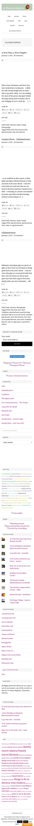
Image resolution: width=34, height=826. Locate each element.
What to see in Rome (13, 493)
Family (23, 125)
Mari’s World (6, 646)
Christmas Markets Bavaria (21, 744)
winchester (5, 801)
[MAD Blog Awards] (17, 524)
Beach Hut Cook (7, 626)
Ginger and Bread (8, 634)
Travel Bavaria (17, 491)
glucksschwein (7, 132)
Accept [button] (19, 821)
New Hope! (6, 415)
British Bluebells (5, 744)
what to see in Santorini (22, 799)
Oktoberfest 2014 (17, 773)
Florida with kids (6, 474)
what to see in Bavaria (14, 486)
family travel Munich (22, 760)
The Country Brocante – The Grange (15, 402)
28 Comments (18, 142)
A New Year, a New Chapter (14, 53)
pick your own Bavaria (6, 776)
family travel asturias (14, 488)
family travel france (17, 505)
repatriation (17, 776)
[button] (25, 29)
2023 (3, 386)
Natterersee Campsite (7, 505)
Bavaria (13, 125)
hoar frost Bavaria (13, 768)
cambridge (12, 744)
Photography (6, 127)
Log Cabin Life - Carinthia (19, 553)
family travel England (8, 481)
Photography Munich (27, 773)
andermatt (4, 486)
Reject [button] (25, 821)
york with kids (13, 801)
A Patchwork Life (8, 614)
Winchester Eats (8, 663)
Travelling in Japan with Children (12, 503)
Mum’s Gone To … (8, 651)
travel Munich (20, 788)
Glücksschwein (9, 233)
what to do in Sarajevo (15, 476)
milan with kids (26, 505)
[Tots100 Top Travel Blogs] (17, 528)
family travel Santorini (10, 763)
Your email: (6, 336)
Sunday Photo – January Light (12, 419)
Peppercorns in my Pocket (11, 655)
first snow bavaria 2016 (19, 130)
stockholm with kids (26, 488)
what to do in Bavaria (7, 491)
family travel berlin (23, 498)
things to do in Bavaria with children (15, 500)
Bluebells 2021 (7, 411)
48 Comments (18, 55)
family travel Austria (21, 479)
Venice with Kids (26, 476)
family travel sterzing (7, 507)
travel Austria (12, 495)
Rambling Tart (7, 659)
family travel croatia (12, 498)
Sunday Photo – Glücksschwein (16, 139)
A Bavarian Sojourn (12, 669)
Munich (16, 770)
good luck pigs (25, 312)
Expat (19, 125)
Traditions (5, 394)
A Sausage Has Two (9, 618)
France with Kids (26, 503)
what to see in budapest (12, 483)
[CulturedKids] (17, 513)
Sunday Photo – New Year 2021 (13, 423)
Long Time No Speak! (9, 407)
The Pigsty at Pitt (8, 398)
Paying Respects (7, 390)
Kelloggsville (6, 642)
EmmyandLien (7, 630)
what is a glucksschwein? (14, 225)
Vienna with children (7, 479)
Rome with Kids (23, 474)
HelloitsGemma (7, 638)
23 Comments (18, 235)
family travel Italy (21, 481)
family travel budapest (25, 483)
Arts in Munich (7, 622)
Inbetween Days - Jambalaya (20, 594)
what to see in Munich (9, 796)
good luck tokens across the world (13, 315)
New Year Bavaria (18, 132)
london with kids (15, 474)
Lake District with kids (25, 768)
